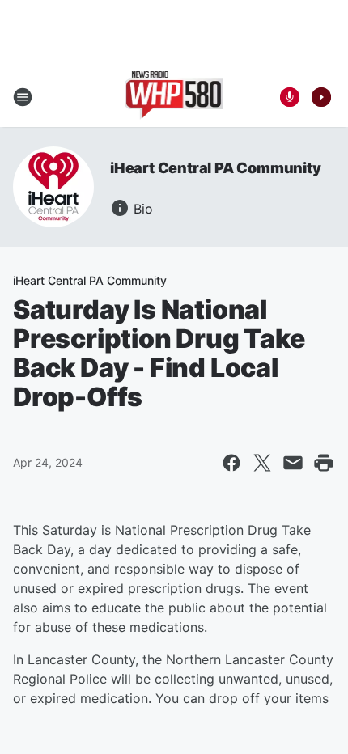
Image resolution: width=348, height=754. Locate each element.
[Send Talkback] (289, 97)
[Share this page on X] (262, 462)
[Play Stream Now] (321, 97)
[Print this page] (323, 462)
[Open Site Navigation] (22, 97)
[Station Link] (174, 97)
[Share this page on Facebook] (231, 462)
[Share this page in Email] (293, 462)
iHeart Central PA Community (215, 167)
